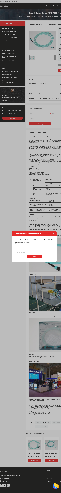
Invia (34, 256)
